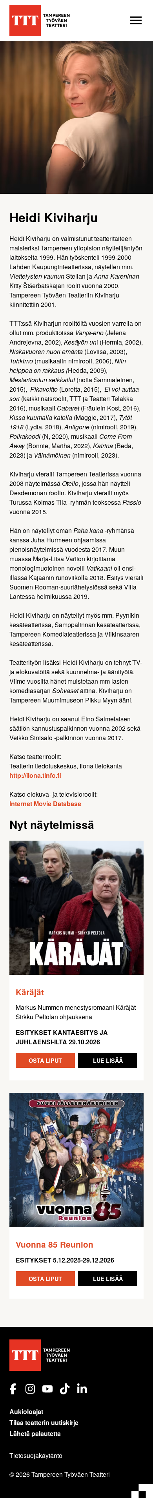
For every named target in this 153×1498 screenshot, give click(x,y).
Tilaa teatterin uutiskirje (43, 1422)
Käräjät (30, 992)
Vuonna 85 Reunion (54, 1244)
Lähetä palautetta (35, 1433)
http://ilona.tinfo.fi (35, 775)
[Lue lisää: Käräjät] (76, 908)
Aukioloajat (26, 1411)
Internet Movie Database (45, 803)
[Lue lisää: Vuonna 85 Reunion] (76, 1160)
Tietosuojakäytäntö (35, 1455)
